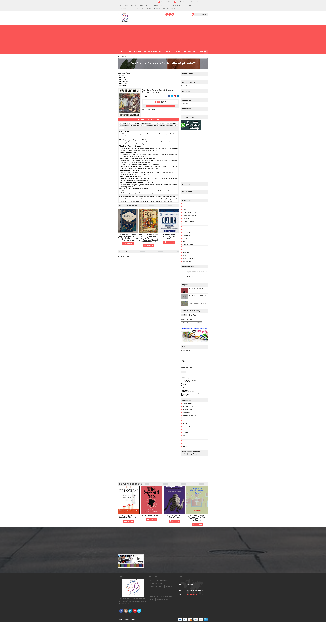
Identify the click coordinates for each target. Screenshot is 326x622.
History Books (187, 238)
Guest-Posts (186, 232)
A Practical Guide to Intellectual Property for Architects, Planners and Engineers (128, 237)
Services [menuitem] (183, 377)
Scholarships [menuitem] (184, 396)
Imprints (203, 52)
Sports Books (187, 261)
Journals (168, 52)
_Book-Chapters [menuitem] (185, 388)
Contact (206, 1)
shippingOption (123, 81)
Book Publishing (187, 409)
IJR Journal (186, 432)
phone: (180, 590)
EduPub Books (126, 555)
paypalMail (122, 77)
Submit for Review (190, 52)
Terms (155, 5)
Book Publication (188, 406)
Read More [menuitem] (184, 386)
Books (129, 52)
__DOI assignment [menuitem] (186, 383)
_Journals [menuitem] (183, 384)
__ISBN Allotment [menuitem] (185, 381)
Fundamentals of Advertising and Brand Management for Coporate (197, 518)
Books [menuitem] (182, 387)
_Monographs (124, 9)
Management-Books (188, 247)
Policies (183, 363)
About (192, 1)
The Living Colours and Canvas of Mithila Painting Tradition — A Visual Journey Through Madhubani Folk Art (148, 238)
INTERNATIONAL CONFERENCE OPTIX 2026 (169, 236)
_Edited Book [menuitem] (184, 390)
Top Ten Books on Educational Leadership (129, 516)
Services (178, 52)
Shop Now (128, 244)
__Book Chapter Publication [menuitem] (188, 380)
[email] (172, 14)
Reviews (185, 446)
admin (188, 269)
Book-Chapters (187, 206)
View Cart (162, 106)
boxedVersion (184, 77)
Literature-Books (188, 244)
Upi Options (122, 75)
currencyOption (123, 79)
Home (120, 5)
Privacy (199, 1)
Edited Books (186, 224)
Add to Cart (151, 106)
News (184, 438)
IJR (183, 429)
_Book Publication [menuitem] (186, 378)
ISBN (184, 241)
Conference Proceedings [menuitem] (187, 391)
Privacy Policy (145, 5)
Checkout (171, 106)
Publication (186, 252)
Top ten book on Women (196, 288)
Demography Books (188, 221)
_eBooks (157, 9)
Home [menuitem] (182, 376)
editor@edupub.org (192, 594)
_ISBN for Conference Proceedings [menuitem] (190, 393)
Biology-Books (187, 204)
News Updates (187, 441)
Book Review (186, 412)
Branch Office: (180, 585)
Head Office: (182, 580)
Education (186, 423)
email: (180, 594)
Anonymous (190, 276)
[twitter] (166, 14)
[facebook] (169, 14)
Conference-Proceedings (190, 215)
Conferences (186, 218)
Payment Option (123, 85)
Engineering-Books (188, 227)
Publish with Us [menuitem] (185, 394)
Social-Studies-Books (189, 258)
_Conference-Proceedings (141, 9)
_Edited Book (192, 5)
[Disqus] (148, 306)
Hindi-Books (186, 235)
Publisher (164, 5)
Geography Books (188, 229)
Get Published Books (177, 5)
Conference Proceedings (152, 52)
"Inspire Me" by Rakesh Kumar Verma (174, 516)
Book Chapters (187, 403)
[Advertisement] (163, 37)
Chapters (137, 52)
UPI (182, 112)
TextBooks (181, 9)
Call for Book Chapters (190, 212)
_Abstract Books (168, 9)
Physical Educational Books (191, 249)
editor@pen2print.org (166, 1)
